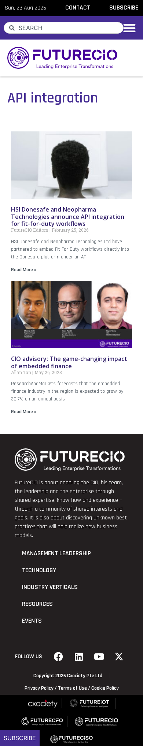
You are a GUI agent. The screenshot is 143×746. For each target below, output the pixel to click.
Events (32, 621)
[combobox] (64, 28)
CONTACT (77, 8)
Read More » (23, 269)
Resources (37, 604)
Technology (39, 570)
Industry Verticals (50, 587)
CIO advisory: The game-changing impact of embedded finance (69, 362)
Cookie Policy (105, 688)
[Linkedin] (79, 657)
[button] (129, 28)
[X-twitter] (119, 657)
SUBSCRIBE (123, 8)
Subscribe (20, 738)
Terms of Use (72, 688)
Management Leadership (56, 553)
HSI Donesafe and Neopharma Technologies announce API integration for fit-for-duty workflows (67, 216)
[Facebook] (59, 657)
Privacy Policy (39, 688)
